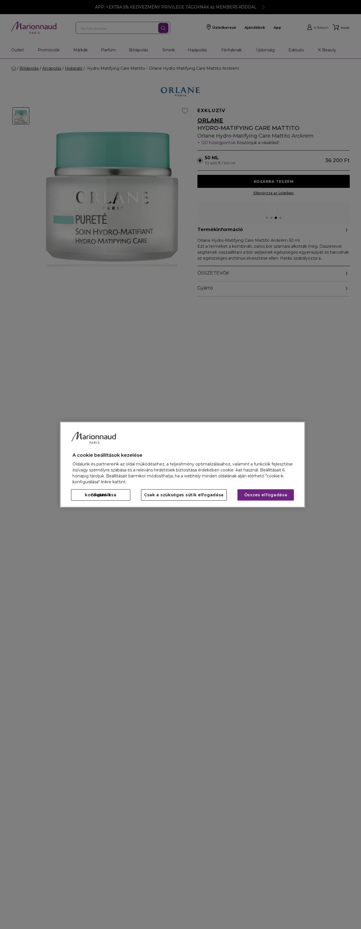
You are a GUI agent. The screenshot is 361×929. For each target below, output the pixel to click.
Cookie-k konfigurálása (100, 494)
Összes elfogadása (265, 494)
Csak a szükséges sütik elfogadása (184, 494)
